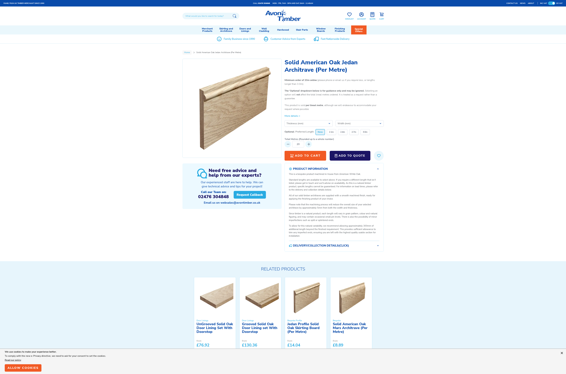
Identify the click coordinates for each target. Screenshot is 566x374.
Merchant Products (207, 30)
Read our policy (13, 360)
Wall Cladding (264, 30)
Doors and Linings (245, 30)
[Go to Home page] (283, 16)
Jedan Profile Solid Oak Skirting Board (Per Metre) (303, 328)
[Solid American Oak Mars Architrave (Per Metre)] (351, 297)
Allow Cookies (23, 368)
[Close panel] (562, 353)
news (522, 3)
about (531, 3)
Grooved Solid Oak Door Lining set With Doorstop (259, 328)
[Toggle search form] (234, 16)
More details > (292, 116)
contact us (512, 3)
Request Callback (250, 195)
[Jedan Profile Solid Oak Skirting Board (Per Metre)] (305, 297)
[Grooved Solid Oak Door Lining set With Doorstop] (260, 297)
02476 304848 (264, 3)
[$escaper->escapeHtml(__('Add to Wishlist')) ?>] (379, 156)
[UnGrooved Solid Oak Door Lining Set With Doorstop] (215, 297)
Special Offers (359, 30)
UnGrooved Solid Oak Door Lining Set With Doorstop (215, 328)
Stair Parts (302, 29)
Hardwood (283, 29)
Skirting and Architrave (226, 30)
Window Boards (321, 30)
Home (187, 52)
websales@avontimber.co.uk (240, 203)
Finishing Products (340, 30)
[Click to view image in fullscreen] (232, 108)
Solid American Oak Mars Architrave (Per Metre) (350, 328)
